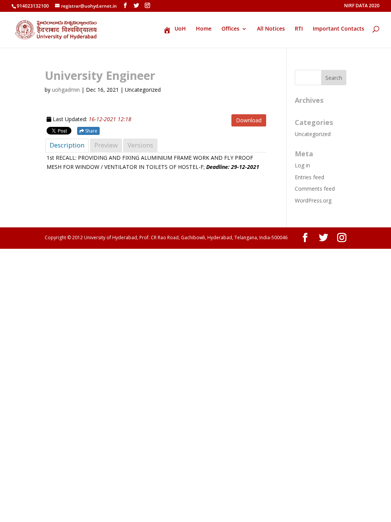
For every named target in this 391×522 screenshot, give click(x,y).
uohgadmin (66, 89)
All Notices (271, 29)
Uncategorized (313, 134)
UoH (180, 29)
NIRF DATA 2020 (362, 6)
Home (204, 29)
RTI (299, 29)
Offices (230, 29)
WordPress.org (313, 200)
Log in (302, 165)
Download (249, 120)
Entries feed (309, 177)
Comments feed (315, 188)
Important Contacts (338, 29)
